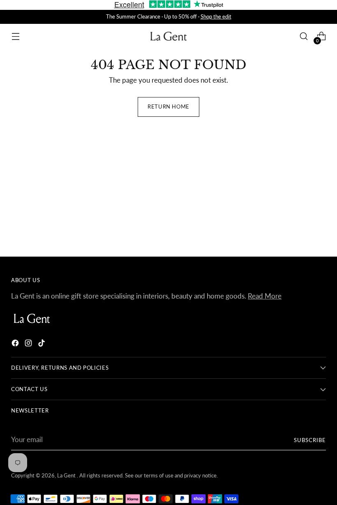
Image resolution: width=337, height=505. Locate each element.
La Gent (67, 475)
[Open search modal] (303, 36)
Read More (265, 296)
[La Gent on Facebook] (16, 344)
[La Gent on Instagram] (29, 344)
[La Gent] (168, 36)
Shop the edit (216, 16)
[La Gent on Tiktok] (42, 344)
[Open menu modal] (15, 36)
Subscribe (310, 440)
